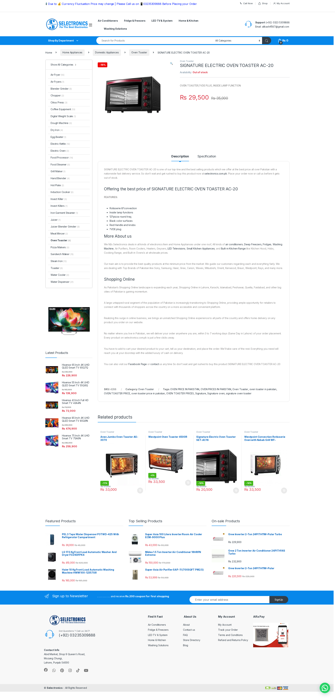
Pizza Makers (60, 247)
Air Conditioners (108, 20)
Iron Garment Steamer (64, 212)
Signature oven (216, 393)
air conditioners (234, 244)
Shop (264, 3)
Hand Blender (60, 178)
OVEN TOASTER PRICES (180, 393)
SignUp (279, 599)
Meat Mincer (59, 233)
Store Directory (191, 640)
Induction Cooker (62, 192)
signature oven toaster (238, 393)
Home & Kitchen (188, 20)
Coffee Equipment (63, 109)
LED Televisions (176, 248)
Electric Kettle (60, 143)
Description (180, 156)
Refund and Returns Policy (233, 640)
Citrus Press (59, 102)
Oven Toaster (139, 52)
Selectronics (55, 687)
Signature (200, 393)
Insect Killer (59, 199)
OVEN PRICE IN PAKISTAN (184, 389)
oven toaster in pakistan (263, 389)
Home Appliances (72, 52)
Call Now (248, 3)
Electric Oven (60, 150)
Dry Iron (57, 129)
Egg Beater (58, 136)
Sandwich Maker (62, 254)
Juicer (56, 219)
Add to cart (140, 491)
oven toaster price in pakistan (148, 393)
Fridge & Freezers (135, 20)
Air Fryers (57, 81)
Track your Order (228, 629)
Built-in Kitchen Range (233, 248)
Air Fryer (57, 74)
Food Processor (62, 157)
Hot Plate (57, 185)
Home (48, 52)
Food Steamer (60, 164)
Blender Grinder (61, 88)
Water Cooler (60, 274)
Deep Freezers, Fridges (257, 244)
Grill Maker (58, 171)
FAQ (185, 634)
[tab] (180, 158)
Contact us (189, 629)
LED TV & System (162, 20)
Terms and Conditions (230, 634)
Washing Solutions (115, 28)
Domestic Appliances (107, 52)
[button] (325, 688)
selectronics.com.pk (215, 173)
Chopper (57, 95)
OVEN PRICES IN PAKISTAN (216, 389)
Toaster (57, 268)
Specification (207, 156)
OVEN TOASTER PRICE (117, 393)
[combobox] (154, 40)
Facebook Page (137, 364)
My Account (283, 3)
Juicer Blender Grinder (65, 226)
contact (154, 364)
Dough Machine (61, 123)
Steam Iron (59, 261)
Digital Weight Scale (63, 116)
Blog (185, 645)
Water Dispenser (62, 281)
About (186, 624)
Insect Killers (59, 205)
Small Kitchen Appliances (201, 248)
